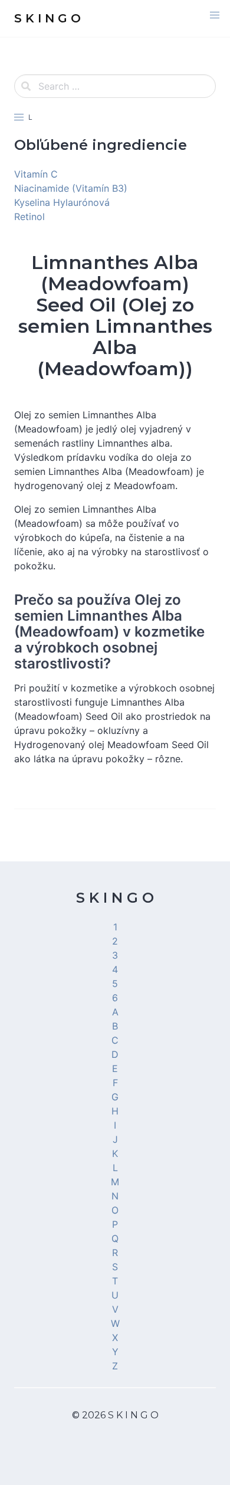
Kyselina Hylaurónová (62, 202)
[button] (214, 15)
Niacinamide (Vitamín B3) (70, 188)
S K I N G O (115, 898)
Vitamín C (36, 174)
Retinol (29, 216)
